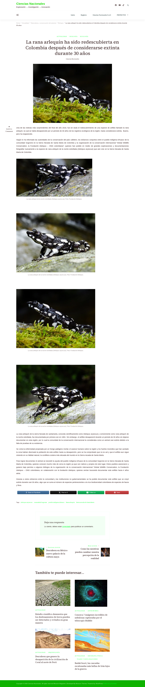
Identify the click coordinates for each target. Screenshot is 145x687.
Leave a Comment (9, 130)
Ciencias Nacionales (30, 3)
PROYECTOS (121, 15)
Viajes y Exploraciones (87, 659)
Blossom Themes (81, 683)
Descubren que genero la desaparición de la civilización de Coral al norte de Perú (51, 659)
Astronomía (93, 611)
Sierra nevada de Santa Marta (85, 502)
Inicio (73, 15)
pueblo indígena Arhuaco (56, 502)
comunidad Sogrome (40, 502)
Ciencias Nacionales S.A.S (102, 15)
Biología (74, 36)
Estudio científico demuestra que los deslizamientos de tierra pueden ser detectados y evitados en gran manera (52, 618)
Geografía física (95, 656)
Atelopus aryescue (26, 502)
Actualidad (62, 36)
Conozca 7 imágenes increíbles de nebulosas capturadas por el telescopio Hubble (91, 617)
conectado (66, 527)
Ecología (84, 36)
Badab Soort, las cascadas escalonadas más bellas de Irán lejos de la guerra (92, 666)
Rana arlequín (70, 502)
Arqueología (54, 652)
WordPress (99, 683)
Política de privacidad (109, 683)
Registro (84, 15)
